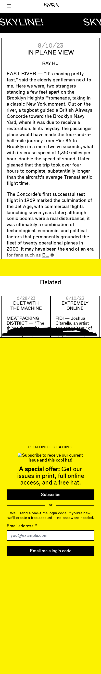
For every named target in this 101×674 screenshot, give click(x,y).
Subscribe (50, 495)
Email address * (22, 526)
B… (45, 255)
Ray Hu (50, 63)
